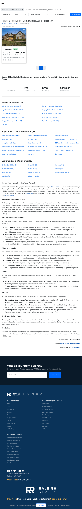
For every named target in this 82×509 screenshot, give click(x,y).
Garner (9, 420)
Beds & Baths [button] (35, 14)
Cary (8, 406)
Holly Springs (11, 423)
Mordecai (45, 420)
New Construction (13, 446)
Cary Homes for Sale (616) (50, 121)
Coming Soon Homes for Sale (37, 146)
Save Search (76, 14)
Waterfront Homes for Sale (63, 146)
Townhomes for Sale (61, 135)
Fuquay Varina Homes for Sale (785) (53, 110)
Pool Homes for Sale (34, 143)
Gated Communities (13, 457)
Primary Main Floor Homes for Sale (13, 146)
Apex (8, 403)
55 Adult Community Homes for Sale (67, 143)
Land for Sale (32, 139)
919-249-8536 (9, 195)
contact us (29, 193)
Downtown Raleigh (48, 412)
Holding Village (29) (8, 168)
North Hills (45, 423)
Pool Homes (11, 463)
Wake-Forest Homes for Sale (70, 343)
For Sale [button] (5, 14)
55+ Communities (12, 451)
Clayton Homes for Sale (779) (11, 113)
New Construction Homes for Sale (66, 139)
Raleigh (9, 426)
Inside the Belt (46, 417)
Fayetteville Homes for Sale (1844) (13, 110)
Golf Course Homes (13, 460)
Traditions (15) (6, 176)
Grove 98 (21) (32, 168)
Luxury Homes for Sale (9, 143)
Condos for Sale (7, 139)
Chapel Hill (10, 409)
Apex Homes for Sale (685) (50, 117)
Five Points (45, 415)
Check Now (55, 375)
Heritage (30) (59, 165)
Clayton (9, 412)
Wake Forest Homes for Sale (11, 135)
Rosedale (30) (32, 165)
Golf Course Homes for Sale (64, 150)
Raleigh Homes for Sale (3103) (11, 106)
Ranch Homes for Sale (9, 154)
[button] (2, 3)
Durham (9, 415)
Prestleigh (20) (59, 168)
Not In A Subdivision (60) (9, 165)
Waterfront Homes (13, 454)
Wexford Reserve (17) (62, 172)
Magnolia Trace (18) (34, 172)
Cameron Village (47, 409)
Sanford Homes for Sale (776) (51, 113)
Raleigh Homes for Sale (14, 437)
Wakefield (45, 429)
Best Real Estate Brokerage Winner (33, 499)
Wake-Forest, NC (56, 187)
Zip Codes (58, 154)
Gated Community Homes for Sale (13, 150)
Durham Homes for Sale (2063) (52, 106)
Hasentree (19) (6, 172)
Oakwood (45, 426)
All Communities (33, 176)
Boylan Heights (47, 406)
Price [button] (16, 14)
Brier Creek (45, 403)
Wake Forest (11, 429)
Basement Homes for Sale (36, 150)
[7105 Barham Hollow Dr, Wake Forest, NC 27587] (14, 37)
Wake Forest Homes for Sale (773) (13, 117)
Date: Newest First (72, 27)
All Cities (4, 124)
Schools (31, 154)
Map (42, 505)
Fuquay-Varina (11, 417)
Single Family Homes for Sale (37, 135)
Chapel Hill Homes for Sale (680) (12, 121)
